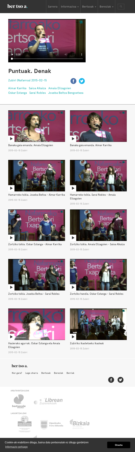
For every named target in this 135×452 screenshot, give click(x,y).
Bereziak (58, 373)
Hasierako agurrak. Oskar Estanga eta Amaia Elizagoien (34, 345)
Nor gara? (17, 373)
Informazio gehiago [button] (16, 446)
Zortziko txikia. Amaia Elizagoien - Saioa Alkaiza (97, 244)
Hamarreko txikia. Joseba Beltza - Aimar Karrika (36, 194)
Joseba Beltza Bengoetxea (65, 92)
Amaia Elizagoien (59, 88)
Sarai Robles (37, 92)
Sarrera (52, 6)
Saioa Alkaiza (37, 88)
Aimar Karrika (17, 88)
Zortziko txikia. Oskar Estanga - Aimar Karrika (35, 244)
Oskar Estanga (17, 92)
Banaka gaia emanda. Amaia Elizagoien (30, 145)
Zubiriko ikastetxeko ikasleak (87, 343)
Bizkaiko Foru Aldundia (83, 424)
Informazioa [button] (69, 6)
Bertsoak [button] (88, 6)
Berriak (70, 373)
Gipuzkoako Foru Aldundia (53, 424)
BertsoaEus (22, 5)
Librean (48, 401)
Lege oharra (31, 373)
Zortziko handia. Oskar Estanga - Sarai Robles (96, 293)
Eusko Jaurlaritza (24, 424)
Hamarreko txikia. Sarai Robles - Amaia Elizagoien (93, 196)
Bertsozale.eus (21, 401)
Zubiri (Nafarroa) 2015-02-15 (27, 80)
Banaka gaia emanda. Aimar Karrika (90, 145)
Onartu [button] (119, 445)
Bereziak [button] (106, 6)
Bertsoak (46, 373)
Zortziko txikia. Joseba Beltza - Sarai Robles (33, 293)
